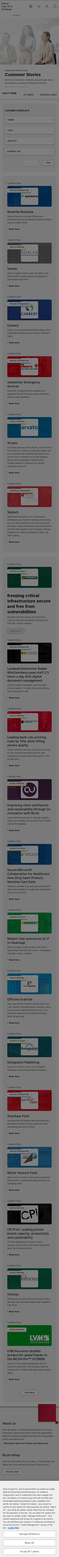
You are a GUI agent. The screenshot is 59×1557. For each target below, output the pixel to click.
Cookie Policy (13, 1528)
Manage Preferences (29, 1534)
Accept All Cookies (29, 1551)
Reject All (29, 1542)
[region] (29, 1519)
